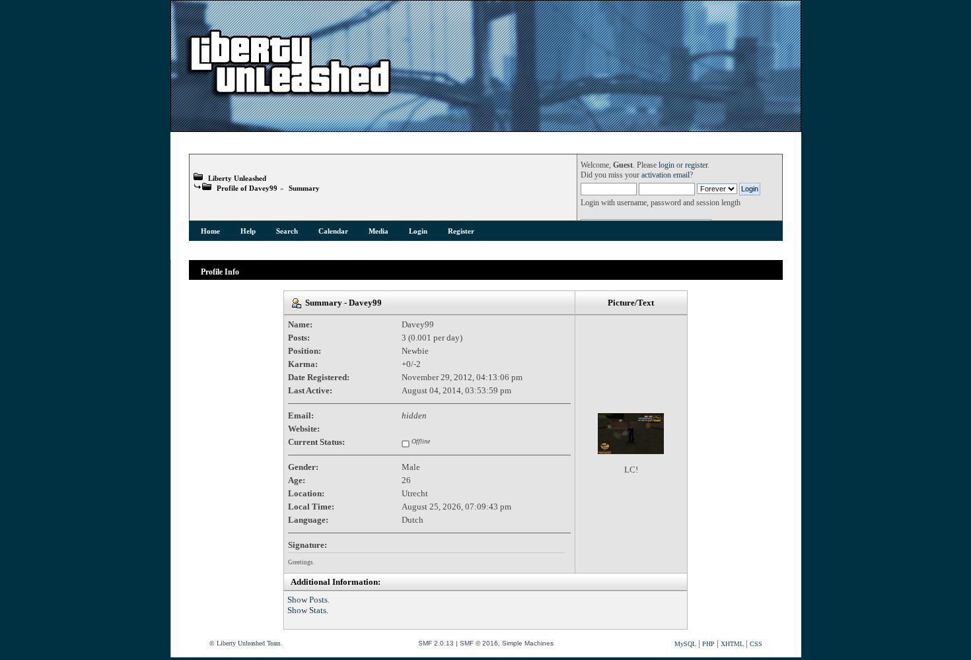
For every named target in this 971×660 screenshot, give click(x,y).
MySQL (685, 643)
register (696, 165)
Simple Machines (528, 643)
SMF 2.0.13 (436, 643)
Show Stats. (307, 610)
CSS (756, 643)
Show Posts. (308, 600)
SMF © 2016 (479, 643)
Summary (304, 188)
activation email (665, 175)
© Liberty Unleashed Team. (246, 643)
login (666, 165)
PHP (708, 643)
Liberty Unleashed (237, 178)
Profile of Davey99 (247, 188)
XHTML (732, 643)
